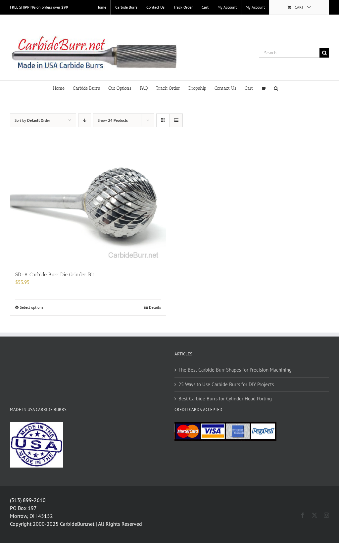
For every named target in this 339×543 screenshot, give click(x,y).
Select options (31, 307)
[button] (276, 88)
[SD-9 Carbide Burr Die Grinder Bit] (88, 205)
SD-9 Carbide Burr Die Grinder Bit (54, 274)
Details (155, 307)
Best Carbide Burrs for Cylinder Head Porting (225, 398)
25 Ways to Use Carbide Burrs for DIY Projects (226, 384)
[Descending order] (84, 120)
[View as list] (176, 120)
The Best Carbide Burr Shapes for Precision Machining (235, 370)
